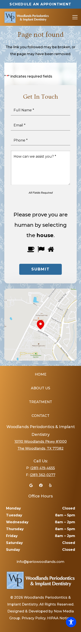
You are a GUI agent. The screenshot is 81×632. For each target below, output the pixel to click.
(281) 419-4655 (42, 468)
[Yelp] (50, 485)
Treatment (40, 402)
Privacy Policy (34, 618)
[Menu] (75, 17)
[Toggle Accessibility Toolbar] (71, 622)
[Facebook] (41, 485)
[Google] (31, 485)
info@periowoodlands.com (40, 562)
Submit (40, 269)
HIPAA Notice (59, 618)
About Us (40, 388)
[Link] (26, 17)
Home (40, 374)
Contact (40, 416)
